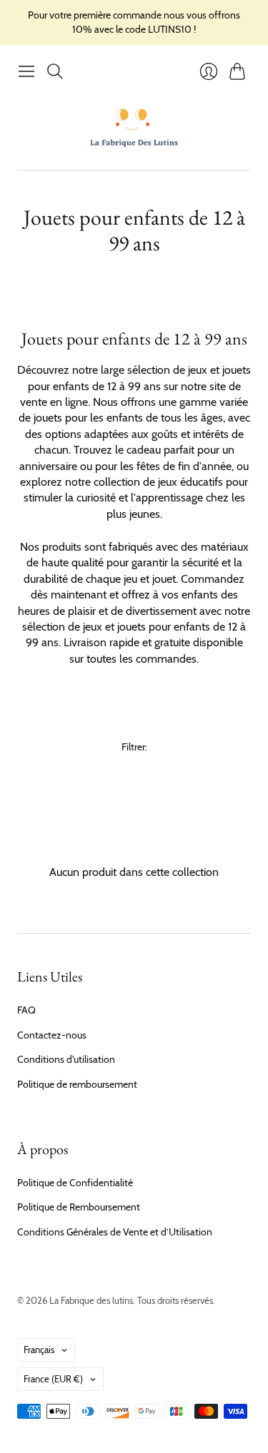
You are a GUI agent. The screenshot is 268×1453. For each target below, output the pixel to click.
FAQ (26, 1010)
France (53, 1379)
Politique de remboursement (77, 1084)
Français (39, 1349)
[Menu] (26, 71)
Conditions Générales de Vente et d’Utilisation (114, 1231)
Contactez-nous (51, 1035)
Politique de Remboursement (78, 1206)
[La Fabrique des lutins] (134, 127)
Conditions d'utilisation (66, 1059)
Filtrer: (134, 746)
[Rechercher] (55, 71)
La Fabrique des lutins (91, 1300)
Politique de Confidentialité (75, 1182)
